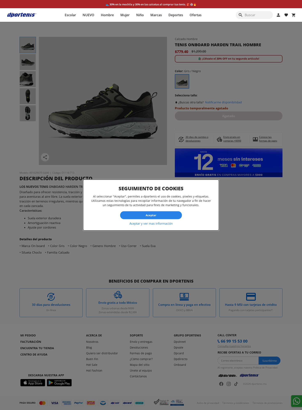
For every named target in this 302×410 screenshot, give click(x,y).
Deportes (175, 15)
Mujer (125, 15)
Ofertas (196, 15)
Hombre (107, 15)
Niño (140, 15)
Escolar (70, 15)
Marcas (156, 15)
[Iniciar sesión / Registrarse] (278, 15)
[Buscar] (240, 15)
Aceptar (151, 215)
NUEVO (88, 15)
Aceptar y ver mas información (151, 223)
